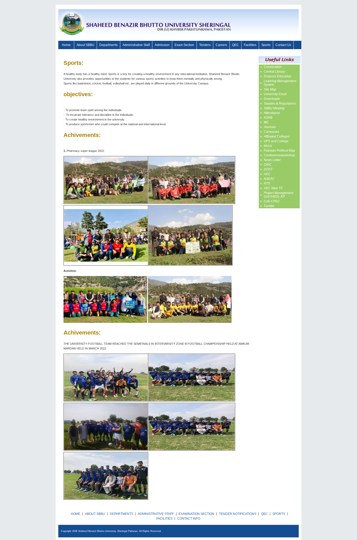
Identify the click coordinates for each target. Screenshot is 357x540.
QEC (235, 45)
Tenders (205, 45)
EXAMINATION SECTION (196, 514)
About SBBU (85, 45)
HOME (75, 514)
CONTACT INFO (188, 518)
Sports (265, 45)
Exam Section (184, 45)
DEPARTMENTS (121, 514)
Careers (221, 45)
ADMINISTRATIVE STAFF (156, 514)
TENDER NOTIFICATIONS (237, 514)
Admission (162, 45)
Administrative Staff (136, 45)
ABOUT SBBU (95, 514)
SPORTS (278, 514)
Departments (108, 45)
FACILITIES (164, 518)
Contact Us (283, 45)
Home (66, 45)
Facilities (250, 45)
